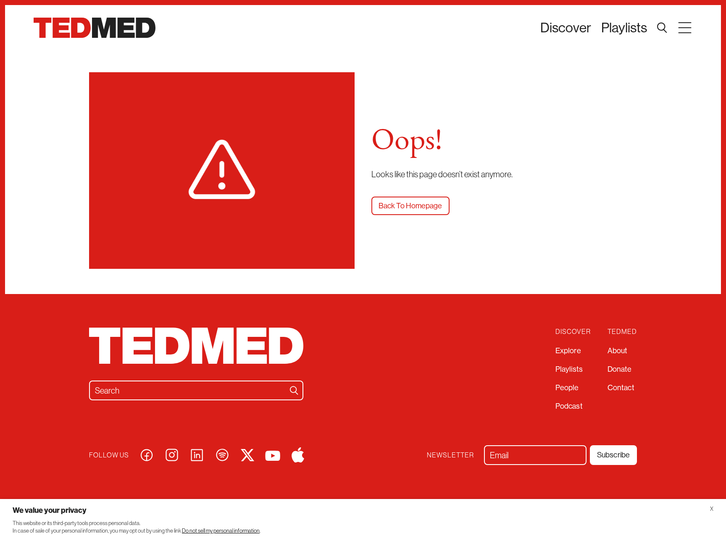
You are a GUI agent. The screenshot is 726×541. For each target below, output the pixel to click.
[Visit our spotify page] (222, 454)
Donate (620, 369)
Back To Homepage (410, 205)
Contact (621, 387)
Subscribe (613, 455)
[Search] (294, 390)
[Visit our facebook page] (146, 454)
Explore (568, 350)
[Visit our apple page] (297, 454)
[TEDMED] (94, 27)
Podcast (569, 406)
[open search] (662, 27)
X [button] (711, 508)
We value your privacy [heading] (50, 510)
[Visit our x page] (247, 454)
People (567, 387)
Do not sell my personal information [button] (221, 530)
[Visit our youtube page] (272, 454)
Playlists (624, 27)
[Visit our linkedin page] (197, 454)
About (618, 350)
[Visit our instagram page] (171, 454)
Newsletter (450, 455)
